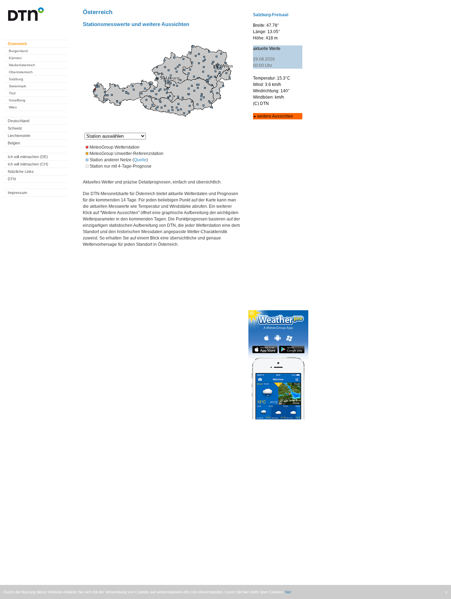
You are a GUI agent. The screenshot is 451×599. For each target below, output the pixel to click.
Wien (13, 107)
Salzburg (16, 79)
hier (288, 592)
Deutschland (18, 121)
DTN (12, 179)
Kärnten (15, 58)
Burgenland (18, 51)
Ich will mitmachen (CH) (28, 164)
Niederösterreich (22, 65)
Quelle (140, 159)
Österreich (17, 44)
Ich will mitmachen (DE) (28, 157)
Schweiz (15, 128)
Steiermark (17, 86)
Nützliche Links (21, 171)
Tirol (12, 93)
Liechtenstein (19, 135)
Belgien (14, 143)
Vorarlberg (17, 100)
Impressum (17, 193)
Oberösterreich (21, 72)
